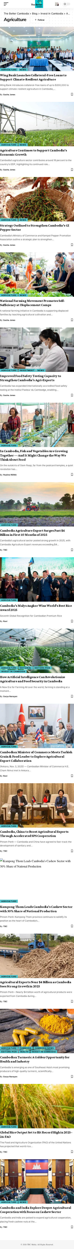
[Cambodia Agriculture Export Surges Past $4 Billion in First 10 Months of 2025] (37, 504)
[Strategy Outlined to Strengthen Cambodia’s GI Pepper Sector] (37, 199)
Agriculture (9, 69)
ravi (5, 621)
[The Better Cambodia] (37, 4)
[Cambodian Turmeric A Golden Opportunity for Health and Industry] (37, 1031)
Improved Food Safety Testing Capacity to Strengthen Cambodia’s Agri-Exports (30, 378)
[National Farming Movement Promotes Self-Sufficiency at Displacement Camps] (37, 274)
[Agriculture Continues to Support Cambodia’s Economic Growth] (37, 124)
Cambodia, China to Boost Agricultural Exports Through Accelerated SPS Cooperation (34, 834)
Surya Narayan (10, 696)
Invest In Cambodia (13, 671)
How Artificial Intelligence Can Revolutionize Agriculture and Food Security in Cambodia (32, 679)
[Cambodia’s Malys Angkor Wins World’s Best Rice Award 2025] (37, 579)
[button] (7, 4)
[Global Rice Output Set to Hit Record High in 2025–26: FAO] (37, 1106)
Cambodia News (44, 1048)
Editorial (25, 668)
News (23, 69)
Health (24, 1052)
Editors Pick (42, 668)
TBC (5, 550)
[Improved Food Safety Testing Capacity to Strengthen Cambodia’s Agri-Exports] (37, 349)
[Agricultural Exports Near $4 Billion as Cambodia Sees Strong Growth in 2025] (37, 956)
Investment (27, 370)
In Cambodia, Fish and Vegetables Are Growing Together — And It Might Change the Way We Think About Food (34, 455)
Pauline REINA (10, 475)
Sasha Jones (9, 94)
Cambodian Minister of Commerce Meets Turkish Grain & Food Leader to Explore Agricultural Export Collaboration (36, 756)
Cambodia (25, 1048)
